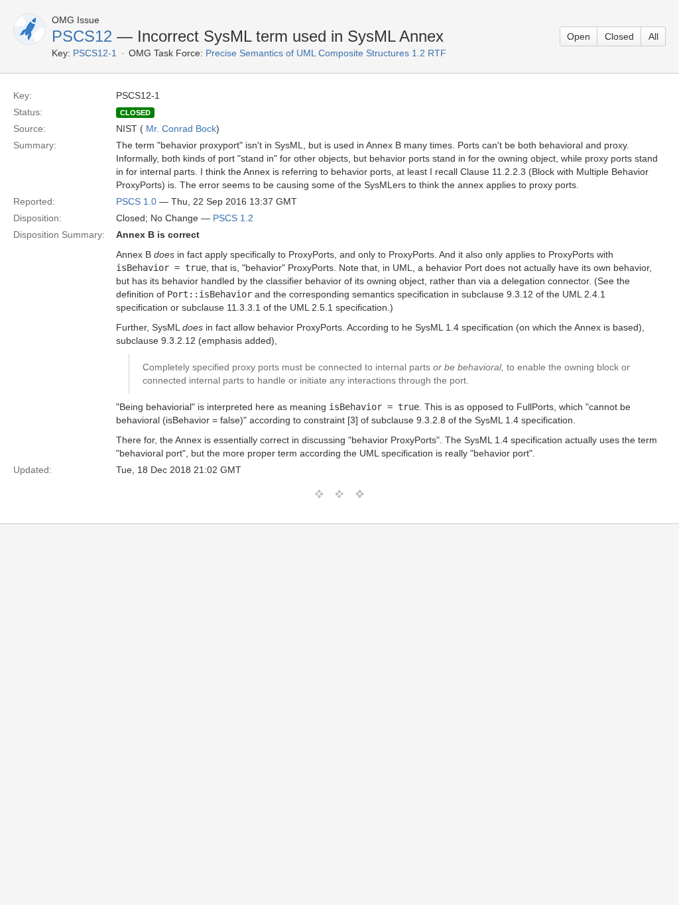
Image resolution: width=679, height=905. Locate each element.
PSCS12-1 (95, 53)
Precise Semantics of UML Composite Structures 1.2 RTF (326, 53)
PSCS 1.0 (136, 201)
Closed (619, 36)
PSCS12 (82, 36)
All (653, 36)
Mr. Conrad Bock (181, 128)
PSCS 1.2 (233, 218)
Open (578, 36)
